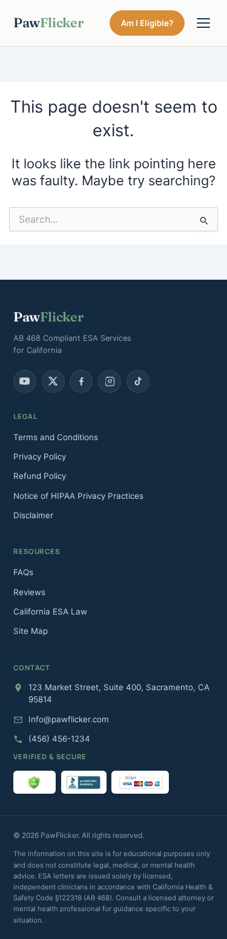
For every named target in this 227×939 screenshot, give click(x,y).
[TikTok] (138, 381)
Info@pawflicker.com (68, 719)
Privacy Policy (39, 456)
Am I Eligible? (147, 23)
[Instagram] (109, 381)
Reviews (29, 592)
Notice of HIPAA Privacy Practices (78, 496)
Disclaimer (33, 515)
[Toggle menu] (203, 23)
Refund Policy (39, 476)
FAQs (23, 572)
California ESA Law (50, 611)
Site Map (30, 631)
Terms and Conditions (55, 437)
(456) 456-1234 (59, 738)
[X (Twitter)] (53, 381)
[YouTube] (24, 381)
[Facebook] (81, 381)
